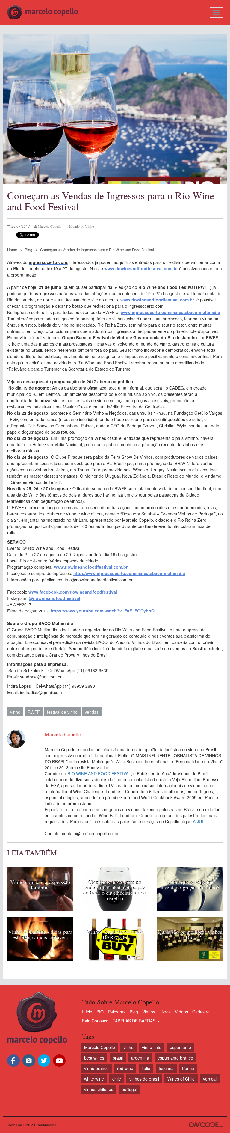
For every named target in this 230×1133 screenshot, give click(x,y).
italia (146, 1068)
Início (87, 1012)
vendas (92, 712)
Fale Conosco (95, 1021)
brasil (118, 1058)
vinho (15, 712)
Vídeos (181, 1012)
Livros (165, 1012)
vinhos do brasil (144, 1079)
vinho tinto (151, 1047)
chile (116, 1079)
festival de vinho (62, 712)
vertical (210, 1079)
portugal (129, 1089)
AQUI (198, 821)
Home (12, 249)
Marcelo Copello (99, 1047)
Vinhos (148, 1012)
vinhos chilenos (98, 1089)
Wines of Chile (181, 1079)
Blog (28, 249)
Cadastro (201, 1012)
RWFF (34, 712)
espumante (180, 1047)
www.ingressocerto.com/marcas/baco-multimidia (170, 312)
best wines (94, 1058)
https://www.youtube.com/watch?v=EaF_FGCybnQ (103, 611)
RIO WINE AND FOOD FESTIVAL (99, 773)
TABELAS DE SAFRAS (135, 1021)
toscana (166, 1068)
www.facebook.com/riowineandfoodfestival (72, 592)
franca (188, 1068)
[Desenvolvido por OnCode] (206, 1124)
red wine (125, 1068)
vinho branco (96, 1068)
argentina (140, 1058)
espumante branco (175, 1058)
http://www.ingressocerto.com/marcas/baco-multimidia (129, 573)
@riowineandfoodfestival (54, 598)
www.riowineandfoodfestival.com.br (141, 268)
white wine (94, 1079)
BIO (100, 1012)
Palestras (116, 1012)
